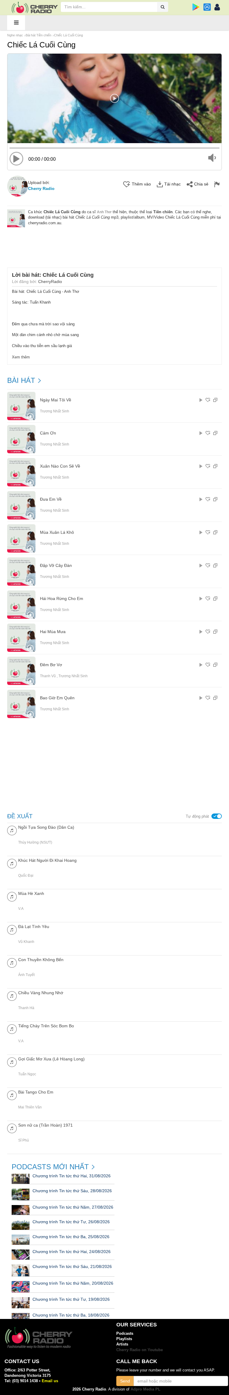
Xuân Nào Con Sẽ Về (60, 466)
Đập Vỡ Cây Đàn (56, 565)
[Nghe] (200, 400)
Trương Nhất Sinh (54, 411)
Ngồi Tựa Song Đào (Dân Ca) (46, 827)
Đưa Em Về (51, 499)
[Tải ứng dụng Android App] (196, 7)
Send (125, 1381)
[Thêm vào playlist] (207, 400)
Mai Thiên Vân (30, 1107)
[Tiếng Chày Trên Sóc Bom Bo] (12, 1028)
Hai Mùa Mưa (53, 632)
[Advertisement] (116, 244)
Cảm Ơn (48, 433)
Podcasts (124, 1333)
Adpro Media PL (145, 1389)
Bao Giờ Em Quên (57, 698)
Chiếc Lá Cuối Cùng (68, 35)
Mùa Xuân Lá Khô (57, 532)
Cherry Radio (41, 188)
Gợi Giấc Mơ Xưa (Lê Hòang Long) (51, 1059)
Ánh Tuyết (26, 975)
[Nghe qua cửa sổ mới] (215, 400)
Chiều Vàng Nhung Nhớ (40, 992)
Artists (122, 1344)
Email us (50, 1381)
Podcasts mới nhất (50, 1167)
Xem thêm (21, 357)
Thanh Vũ (48, 676)
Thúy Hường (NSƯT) (35, 842)
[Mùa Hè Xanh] (12, 896)
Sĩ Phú (23, 1140)
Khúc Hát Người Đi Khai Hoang (47, 860)
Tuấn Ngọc (27, 1074)
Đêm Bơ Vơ (51, 665)
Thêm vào (141, 184)
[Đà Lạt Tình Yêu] (12, 929)
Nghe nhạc (15, 35)
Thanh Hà (26, 1008)
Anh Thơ (104, 212)
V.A (21, 909)
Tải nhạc (172, 184)
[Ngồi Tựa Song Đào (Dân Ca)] (12, 830)
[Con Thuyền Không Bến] (12, 962)
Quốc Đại (25, 875)
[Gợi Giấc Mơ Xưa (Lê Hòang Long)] (12, 1062)
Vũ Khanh (26, 942)
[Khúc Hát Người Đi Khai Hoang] (12, 863)
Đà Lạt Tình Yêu (33, 926)
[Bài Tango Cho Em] (12, 1095)
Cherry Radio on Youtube (139, 1350)
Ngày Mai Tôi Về (55, 400)
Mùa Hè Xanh (31, 893)
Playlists (124, 1339)
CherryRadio (50, 281)
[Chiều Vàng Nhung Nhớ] (12, 995)
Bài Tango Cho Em (35, 1092)
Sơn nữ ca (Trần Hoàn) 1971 (45, 1125)
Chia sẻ (201, 184)
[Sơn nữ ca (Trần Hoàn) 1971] (12, 1128)
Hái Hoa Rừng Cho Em (61, 598)
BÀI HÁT (21, 380)
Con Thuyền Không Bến (41, 959)
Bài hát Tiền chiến (38, 35)
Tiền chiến (163, 212)
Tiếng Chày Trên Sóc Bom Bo (46, 1025)
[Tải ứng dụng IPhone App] (207, 7)
